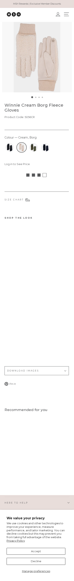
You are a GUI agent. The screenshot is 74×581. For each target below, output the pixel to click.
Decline (36, 561)
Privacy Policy (16, 540)
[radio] (10, 147)
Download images (23, 370)
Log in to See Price (17, 164)
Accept (36, 551)
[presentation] (23, 351)
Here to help (16, 502)
